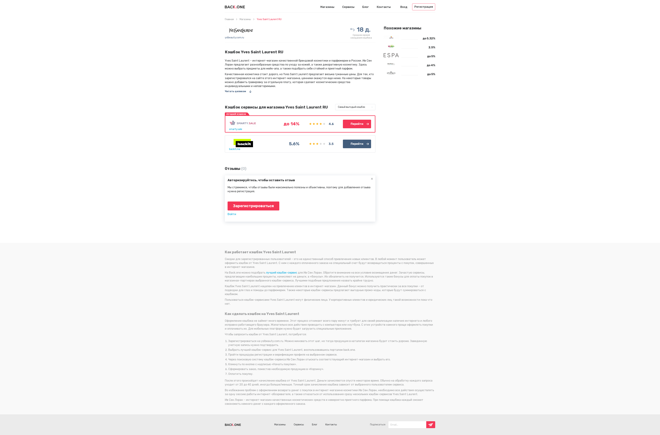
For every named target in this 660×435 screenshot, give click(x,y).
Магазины (327, 7)
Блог (365, 7)
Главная (229, 19)
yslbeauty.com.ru (234, 37)
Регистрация (423, 6)
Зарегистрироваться (253, 206)
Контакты (384, 7)
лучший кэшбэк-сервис (281, 272)
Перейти (357, 124)
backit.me (234, 149)
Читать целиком (235, 91)
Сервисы (348, 7)
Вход (403, 7)
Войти (232, 214)
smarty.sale (235, 129)
